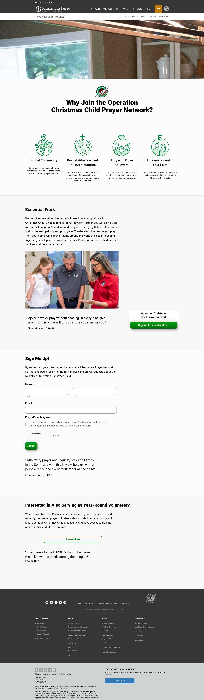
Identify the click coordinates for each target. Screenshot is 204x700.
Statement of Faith (67, 686)
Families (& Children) (110, 627)
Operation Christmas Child (51, 16)
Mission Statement (80, 686)
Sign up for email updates (153, 325)
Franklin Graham (40, 688)
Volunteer (138, 632)
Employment (92, 686)
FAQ (80, 603)
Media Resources (74, 651)
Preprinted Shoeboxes (110, 639)
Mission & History (74, 623)
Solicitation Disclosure (42, 686)
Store (104, 642)
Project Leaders (108, 623)
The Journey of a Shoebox (78, 627)
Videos (70, 647)
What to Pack (41, 627)
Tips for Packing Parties (111, 647)
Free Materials (107, 635)
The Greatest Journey (76, 639)
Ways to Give (126, 603)
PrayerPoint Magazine (38, 417)
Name (29, 384)
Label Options (41, 630)
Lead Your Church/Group (144, 627)
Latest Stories (73, 644)
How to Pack (39, 623)
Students (105, 630)
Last (76, 396)
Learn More (73, 539)
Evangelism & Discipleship (78, 635)
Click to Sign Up (120, 681)
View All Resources (109, 652)
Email (29, 403)
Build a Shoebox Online (43, 639)
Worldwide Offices (52, 688)
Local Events (139, 635)
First (28, 396)
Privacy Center (55, 686)
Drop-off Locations (43, 634)
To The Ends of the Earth (77, 630)
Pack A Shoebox (141, 623)
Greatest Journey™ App (107, 603)
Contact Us (89, 603)
